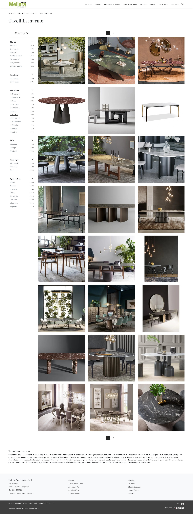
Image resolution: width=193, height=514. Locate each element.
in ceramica (16, 97)
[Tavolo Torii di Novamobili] (111, 259)
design (14, 148)
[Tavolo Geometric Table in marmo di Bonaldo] (61, 358)
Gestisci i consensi (31, 508)
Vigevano (14, 203)
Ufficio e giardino (147, 4)
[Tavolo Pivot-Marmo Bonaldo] (111, 159)
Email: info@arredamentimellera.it (21, 493)
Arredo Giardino (74, 493)
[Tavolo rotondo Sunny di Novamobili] (161, 259)
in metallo (15, 125)
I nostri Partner (134, 490)
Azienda (88, 4)
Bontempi (15, 49)
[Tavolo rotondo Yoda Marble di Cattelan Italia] (61, 60)
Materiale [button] (14, 91)
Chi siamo (131, 484)
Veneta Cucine (17, 66)
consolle (14, 167)
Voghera (14, 206)
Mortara (14, 189)
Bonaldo (14, 45)
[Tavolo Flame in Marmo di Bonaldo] (161, 159)
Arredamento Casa (112, 4)
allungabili (15, 163)
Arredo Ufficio (73, 490)
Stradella (15, 196)
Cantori (14, 52)
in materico (15, 118)
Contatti (174, 4)
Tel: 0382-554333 (15, 490)
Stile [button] (12, 141)
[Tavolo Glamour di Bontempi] (61, 209)
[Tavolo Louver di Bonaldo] (111, 209)
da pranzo (15, 82)
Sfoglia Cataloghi (134, 487)
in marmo (14, 115)
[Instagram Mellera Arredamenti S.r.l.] (182, 503)
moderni (14, 151)
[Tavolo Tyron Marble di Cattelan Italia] (111, 60)
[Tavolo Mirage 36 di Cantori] (161, 110)
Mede (13, 182)
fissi (13, 170)
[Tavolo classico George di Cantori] (61, 407)
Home (10, 13)
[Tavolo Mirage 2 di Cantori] (161, 308)
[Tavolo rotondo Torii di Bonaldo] (61, 159)
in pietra (14, 129)
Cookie (18, 508)
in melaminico (16, 122)
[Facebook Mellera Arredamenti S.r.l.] (178, 503)
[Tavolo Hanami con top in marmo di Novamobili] (61, 259)
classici (14, 144)
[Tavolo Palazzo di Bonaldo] (161, 209)
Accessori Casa (130, 4)
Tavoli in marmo (45, 13)
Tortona (14, 200)
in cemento (15, 94)
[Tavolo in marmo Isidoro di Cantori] (111, 407)
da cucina (15, 78)
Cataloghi (163, 4)
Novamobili (15, 59)
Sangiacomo (16, 63)
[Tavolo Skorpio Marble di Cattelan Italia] (161, 60)
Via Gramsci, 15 (15, 484)
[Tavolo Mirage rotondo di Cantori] (161, 407)
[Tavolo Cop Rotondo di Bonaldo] (161, 358)
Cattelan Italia (17, 56)
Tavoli (34, 13)
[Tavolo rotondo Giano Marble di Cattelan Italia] (61, 110)
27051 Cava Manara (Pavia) (19, 487)
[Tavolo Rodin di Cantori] (61, 308)
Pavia (13, 193)
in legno (14, 111)
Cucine (98, 4)
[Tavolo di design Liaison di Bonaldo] (111, 110)
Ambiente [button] (14, 75)
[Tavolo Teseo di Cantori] (111, 308)
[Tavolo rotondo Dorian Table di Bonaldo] (111, 358)
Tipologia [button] (14, 160)
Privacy (12, 508)
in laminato (15, 108)
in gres (14, 101)
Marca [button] (13, 42)
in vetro (14, 132)
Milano (13, 186)
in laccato (15, 104)
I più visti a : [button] (15, 179)
